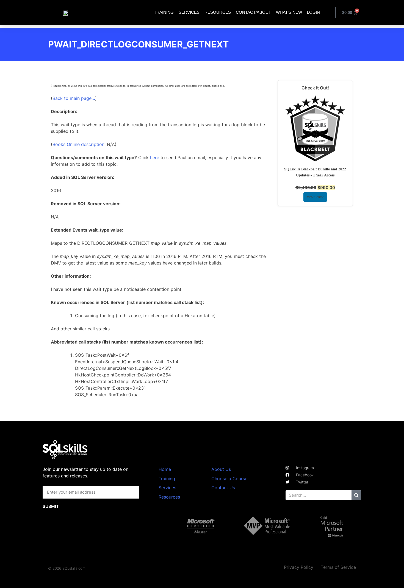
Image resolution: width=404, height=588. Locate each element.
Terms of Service (338, 567)
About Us (221, 469)
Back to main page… (73, 98)
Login (313, 12)
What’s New (289, 12)
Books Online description (78, 144)
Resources (217, 12)
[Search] (356, 495)
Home (165, 469)
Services (189, 12)
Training (164, 12)
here (154, 157)
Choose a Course (229, 478)
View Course (315, 197)
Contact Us (223, 487)
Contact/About (253, 12)
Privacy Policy (298, 567)
